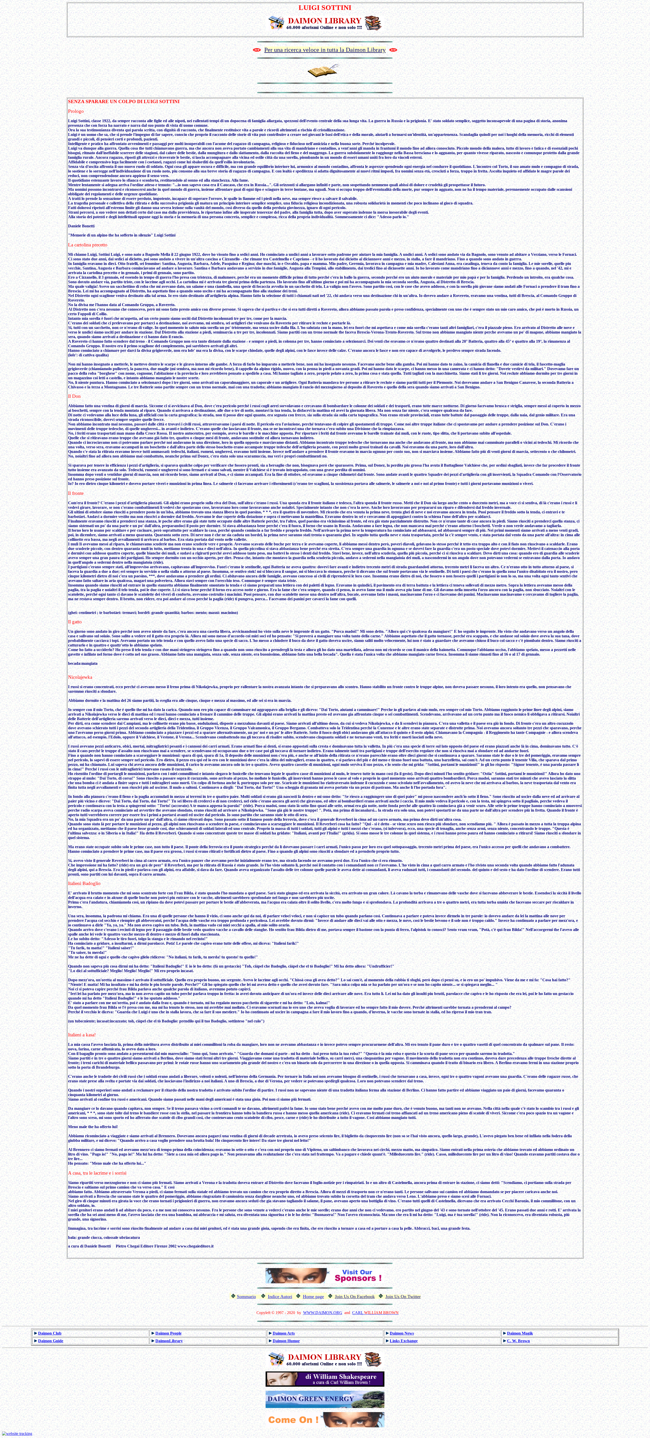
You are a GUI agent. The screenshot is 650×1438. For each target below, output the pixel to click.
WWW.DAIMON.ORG (322, 1312)
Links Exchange (404, 1341)
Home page (313, 1296)
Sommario (246, 1296)
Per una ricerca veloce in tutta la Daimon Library (325, 49)
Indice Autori (280, 1296)
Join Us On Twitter (403, 1296)
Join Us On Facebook (355, 1296)
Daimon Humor (286, 1341)
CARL (357, 1312)
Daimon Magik (520, 1333)
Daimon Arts (284, 1333)
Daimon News (402, 1333)
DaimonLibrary (169, 1341)
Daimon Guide (50, 1341)
